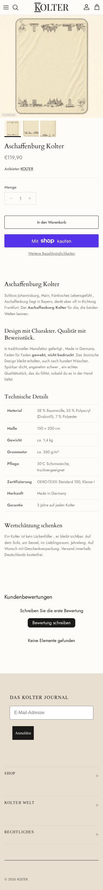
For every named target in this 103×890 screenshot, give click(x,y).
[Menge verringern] (9, 198)
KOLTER (27, 169)
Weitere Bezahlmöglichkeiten (51, 253)
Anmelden (23, 732)
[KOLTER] (51, 7)
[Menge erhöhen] (31, 198)
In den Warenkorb (51, 222)
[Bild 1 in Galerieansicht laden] (51, 66)
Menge (10, 187)
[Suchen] (18, 7)
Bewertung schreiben (51, 623)
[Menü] (6, 7)
